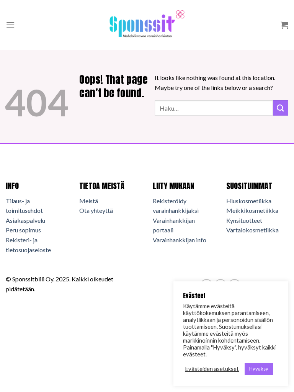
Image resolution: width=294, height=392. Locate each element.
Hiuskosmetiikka (248, 200)
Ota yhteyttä (96, 210)
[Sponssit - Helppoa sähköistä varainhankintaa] (147, 25)
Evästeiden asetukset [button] (212, 369)
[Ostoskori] (284, 24)
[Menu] (10, 24)
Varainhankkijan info (179, 239)
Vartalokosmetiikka (252, 230)
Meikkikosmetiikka (252, 210)
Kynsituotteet (244, 220)
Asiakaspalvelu (25, 220)
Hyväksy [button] (258, 369)
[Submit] (280, 107)
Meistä (88, 200)
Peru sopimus (23, 230)
